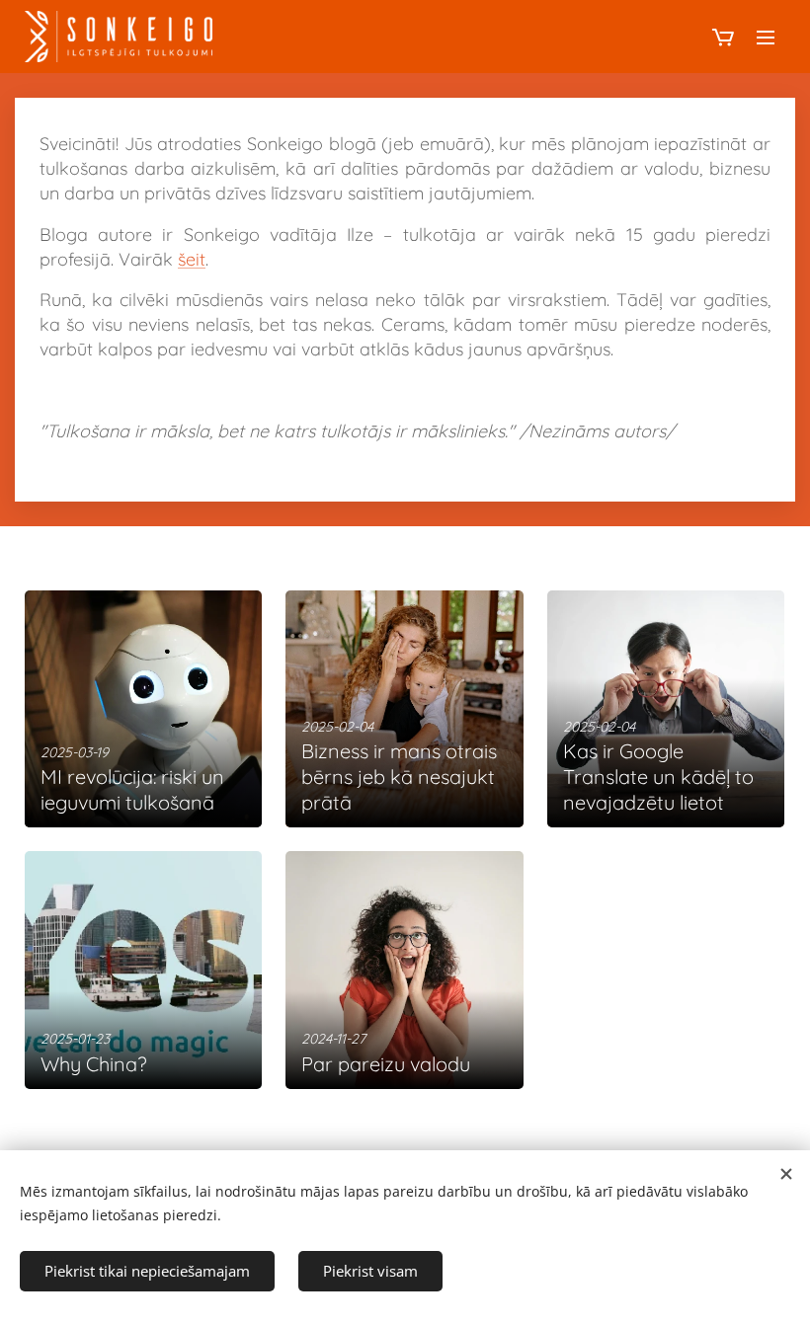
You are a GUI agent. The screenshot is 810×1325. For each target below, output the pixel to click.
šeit (191, 259)
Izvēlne (765, 36)
